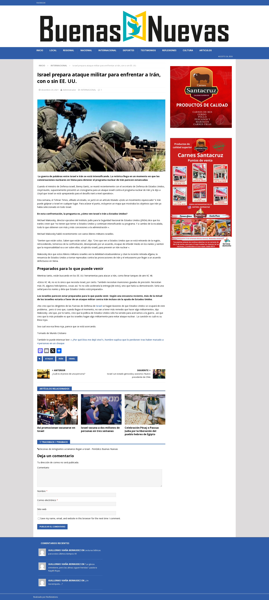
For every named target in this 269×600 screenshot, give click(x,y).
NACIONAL (86, 50)
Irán (61, 358)
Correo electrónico (47, 500)
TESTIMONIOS (148, 50)
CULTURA (188, 50)
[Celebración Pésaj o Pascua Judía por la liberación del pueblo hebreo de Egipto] (145, 409)
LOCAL (53, 50)
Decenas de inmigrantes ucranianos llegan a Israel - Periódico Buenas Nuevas (78, 449)
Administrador (69, 89)
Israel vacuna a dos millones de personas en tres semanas (100, 429)
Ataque (49, 358)
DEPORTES (128, 50)
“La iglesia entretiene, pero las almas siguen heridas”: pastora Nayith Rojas (72, 567)
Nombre (41, 491)
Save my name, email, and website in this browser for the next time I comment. (80, 518)
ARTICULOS (205, 50)
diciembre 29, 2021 (50, 89)
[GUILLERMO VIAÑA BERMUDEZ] (42, 554)
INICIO (39, 50)
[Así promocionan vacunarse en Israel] (57, 409)
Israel (98, 305)
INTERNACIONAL (107, 50)
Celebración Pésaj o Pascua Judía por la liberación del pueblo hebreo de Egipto (142, 431)
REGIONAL (68, 50)
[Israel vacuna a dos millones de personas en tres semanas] (101, 409)
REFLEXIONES (169, 50)
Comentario (43, 467)
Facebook (40, 3)
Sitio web (41, 509)
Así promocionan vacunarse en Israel (56, 429)
